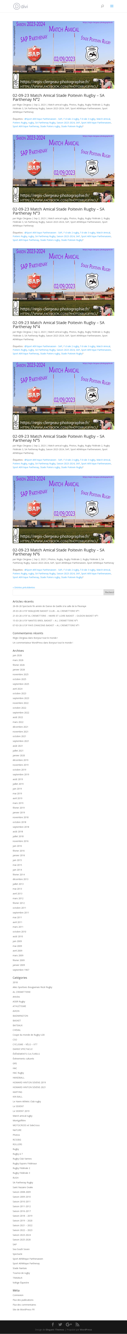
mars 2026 (18, 660)
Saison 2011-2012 (22, 1206)
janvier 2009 (19, 965)
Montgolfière (19, 1120)
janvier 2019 (19, 812)
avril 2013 (17, 893)
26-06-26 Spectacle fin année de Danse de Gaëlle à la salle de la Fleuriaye (49, 606)
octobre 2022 (19, 707)
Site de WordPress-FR (24, 1309)
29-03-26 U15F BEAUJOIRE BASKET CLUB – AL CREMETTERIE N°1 (46, 610)
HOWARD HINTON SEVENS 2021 (29, 1087)
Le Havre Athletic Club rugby (27, 1101)
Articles (16, 996)
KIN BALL (17, 1096)
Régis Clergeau (24, 104)
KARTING (17, 1092)
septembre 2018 (21, 826)
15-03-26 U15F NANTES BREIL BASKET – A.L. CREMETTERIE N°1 (45, 620)
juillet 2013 (18, 883)
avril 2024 (17, 688)
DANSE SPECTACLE (23, 1049)
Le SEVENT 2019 (21, 1111)
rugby (31, 122)
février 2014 (19, 874)
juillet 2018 (18, 836)
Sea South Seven (21, 1249)
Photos (72, 104)
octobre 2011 (19, 907)
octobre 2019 (19, 769)
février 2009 (19, 960)
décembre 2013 (20, 879)
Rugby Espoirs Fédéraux (25, 1163)
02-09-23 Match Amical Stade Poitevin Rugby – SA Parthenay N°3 (58, 211)
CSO (15, 1039)
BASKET (17, 1020)
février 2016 (19, 850)
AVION (16, 1010)
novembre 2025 (20, 674)
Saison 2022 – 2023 (22, 1230)
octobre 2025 (19, 679)
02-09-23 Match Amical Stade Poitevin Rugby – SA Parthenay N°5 (58, 438)
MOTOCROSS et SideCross (26, 1125)
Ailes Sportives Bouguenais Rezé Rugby (32, 987)
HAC (15, 1068)
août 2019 (18, 779)
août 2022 (18, 717)
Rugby (81, 104)
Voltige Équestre (21, 1282)
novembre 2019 (20, 764)
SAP (67, 108)
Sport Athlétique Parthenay (100, 562)
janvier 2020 (19, 755)
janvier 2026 (19, 669)
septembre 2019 (21, 774)
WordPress (86, 1329)
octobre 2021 (19, 736)
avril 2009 (17, 950)
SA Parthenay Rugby (34, 108)
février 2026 (19, 664)
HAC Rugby (18, 1072)
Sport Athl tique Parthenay (26, 126)
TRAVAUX (17, 1277)
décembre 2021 (20, 726)
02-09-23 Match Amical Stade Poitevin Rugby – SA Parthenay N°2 (58, 97)
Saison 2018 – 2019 (22, 1215)
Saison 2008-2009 (22, 1191)
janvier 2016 (19, 855)
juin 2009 (17, 941)
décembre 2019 (20, 760)
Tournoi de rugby (21, 1273)
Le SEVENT (18, 1106)
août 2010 (18, 936)
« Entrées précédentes (24, 587)
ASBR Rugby (19, 1001)
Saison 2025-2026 (22, 1239)
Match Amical (103, 118)
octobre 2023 (19, 693)
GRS (15, 1063)
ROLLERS (17, 1144)
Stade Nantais (20, 1268)
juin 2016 (17, 845)
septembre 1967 (21, 969)
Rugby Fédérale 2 (93, 104)
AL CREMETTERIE (22, 991)
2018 (15, 982)
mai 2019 (17, 793)
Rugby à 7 (18, 1153)
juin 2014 (17, 869)
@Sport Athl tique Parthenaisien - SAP (43, 118)
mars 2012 (18, 898)
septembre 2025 (21, 683)
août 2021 (18, 745)
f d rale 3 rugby (87, 118)
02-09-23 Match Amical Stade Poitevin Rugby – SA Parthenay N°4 (58, 324)
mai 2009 (17, 946)
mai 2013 (17, 888)
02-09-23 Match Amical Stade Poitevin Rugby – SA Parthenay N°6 (58, 552)
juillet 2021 (18, 750)
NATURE (17, 1130)
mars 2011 (18, 926)
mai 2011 (17, 917)
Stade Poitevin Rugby (71, 126)
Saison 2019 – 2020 (22, 1220)
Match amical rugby (58, 104)
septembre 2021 (21, 741)
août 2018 (18, 831)
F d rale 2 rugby (71, 118)
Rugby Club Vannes (22, 1158)
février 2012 (19, 903)
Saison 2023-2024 (55, 108)
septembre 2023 (21, 698)
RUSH (15, 1177)
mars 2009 (18, 955)
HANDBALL (18, 1077)
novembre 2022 (20, 702)
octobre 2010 (19, 931)
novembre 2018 (20, 817)
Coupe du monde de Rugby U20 (29, 1034)
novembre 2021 (20, 731)
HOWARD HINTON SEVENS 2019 (29, 1082)
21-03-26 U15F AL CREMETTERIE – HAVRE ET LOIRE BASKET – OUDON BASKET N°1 (55, 615)
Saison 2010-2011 (22, 1201)
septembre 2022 (21, 712)
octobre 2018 (19, 822)
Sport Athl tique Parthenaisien (96, 122)
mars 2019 (18, 803)
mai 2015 (17, 864)
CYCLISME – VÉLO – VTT (25, 1044)
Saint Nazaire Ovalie (23, 1187)
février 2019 (19, 807)
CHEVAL (17, 1029)
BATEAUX (17, 1025)
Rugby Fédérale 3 (91, 559)
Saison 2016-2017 (22, 1211)
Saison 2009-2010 (22, 1196)
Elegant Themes (55, 1329)
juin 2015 (17, 860)
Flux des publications (23, 1299)
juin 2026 (17, 655)
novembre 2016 (20, 841)
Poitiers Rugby (20, 122)
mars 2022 (18, 722)
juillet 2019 (18, 783)
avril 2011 (17, 922)
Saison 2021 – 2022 (22, 1225)
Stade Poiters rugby (50, 126)
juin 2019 (17, 788)
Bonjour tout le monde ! (46, 637)
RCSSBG (17, 1139)
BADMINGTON (20, 1015)
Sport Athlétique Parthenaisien (85, 108)
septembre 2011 (21, 912)
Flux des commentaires (24, 1304)
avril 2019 (17, 798)
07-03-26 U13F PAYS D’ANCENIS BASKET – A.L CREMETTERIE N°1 (46, 625)
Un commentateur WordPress (28, 642)
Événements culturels (23, 1058)
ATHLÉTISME (19, 1006)
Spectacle (17, 1253)
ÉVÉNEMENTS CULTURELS (26, 1053)
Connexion (18, 1295)
